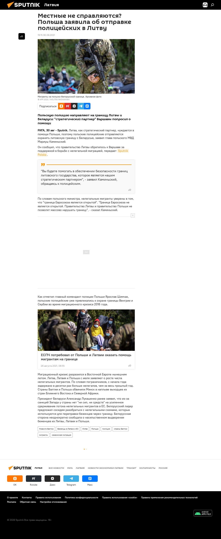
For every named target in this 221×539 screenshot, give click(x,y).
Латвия (80, 467)
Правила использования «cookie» (119, 497)
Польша (94, 429)
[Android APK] (203, 513)
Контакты (27, 497)
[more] (130, 190)
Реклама (11, 501)
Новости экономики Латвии (105, 467)
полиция (106, 429)
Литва (85, 429)
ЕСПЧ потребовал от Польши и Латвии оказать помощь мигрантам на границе (86, 357)
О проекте (12, 497)
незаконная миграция (61, 435)
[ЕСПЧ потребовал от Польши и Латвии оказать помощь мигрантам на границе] (86, 330)
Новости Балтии (46, 429)
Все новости (56, 467)
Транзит (131, 467)
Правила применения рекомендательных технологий (169, 497)
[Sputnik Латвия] (24, 8)
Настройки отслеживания (53, 501)
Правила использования (48, 497)
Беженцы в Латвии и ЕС (67, 429)
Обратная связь (28, 501)
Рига (70, 467)
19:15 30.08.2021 (46, 35)
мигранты (43, 435)
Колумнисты (147, 467)
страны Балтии (120, 429)
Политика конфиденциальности (81, 497)
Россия (163, 467)
